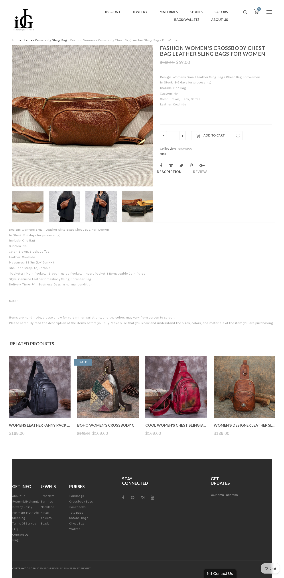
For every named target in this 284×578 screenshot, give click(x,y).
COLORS (221, 12)
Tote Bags (76, 513)
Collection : (168, 148)
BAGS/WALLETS (186, 20)
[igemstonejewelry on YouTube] (152, 497)
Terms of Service (24, 523)
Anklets (46, 518)
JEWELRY (140, 12)
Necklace (47, 507)
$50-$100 (185, 148)
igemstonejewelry (50, 568)
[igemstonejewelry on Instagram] (142, 497)
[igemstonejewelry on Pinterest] (132, 497)
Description (169, 172)
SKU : (164, 154)
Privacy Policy (22, 507)
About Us (18, 496)
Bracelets (48, 496)
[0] (256, 12)
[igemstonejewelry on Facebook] (123, 497)
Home (16, 40)
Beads (45, 523)
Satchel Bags (78, 518)
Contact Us (20, 534)
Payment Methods (25, 513)
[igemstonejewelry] (23, 20)
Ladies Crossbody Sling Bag (45, 40)
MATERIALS (169, 12)
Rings (45, 513)
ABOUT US (219, 20)
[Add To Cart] (108, 407)
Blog (15, 540)
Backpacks (77, 507)
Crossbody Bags (81, 501)
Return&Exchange (25, 501)
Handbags (76, 496)
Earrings (47, 501)
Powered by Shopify (77, 568)
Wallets (74, 529)
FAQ (15, 529)
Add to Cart (214, 135)
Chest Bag (76, 523)
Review (200, 172)
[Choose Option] (40, 407)
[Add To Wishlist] (238, 135)
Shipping (18, 518)
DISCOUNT (111, 12)
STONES (196, 12)
